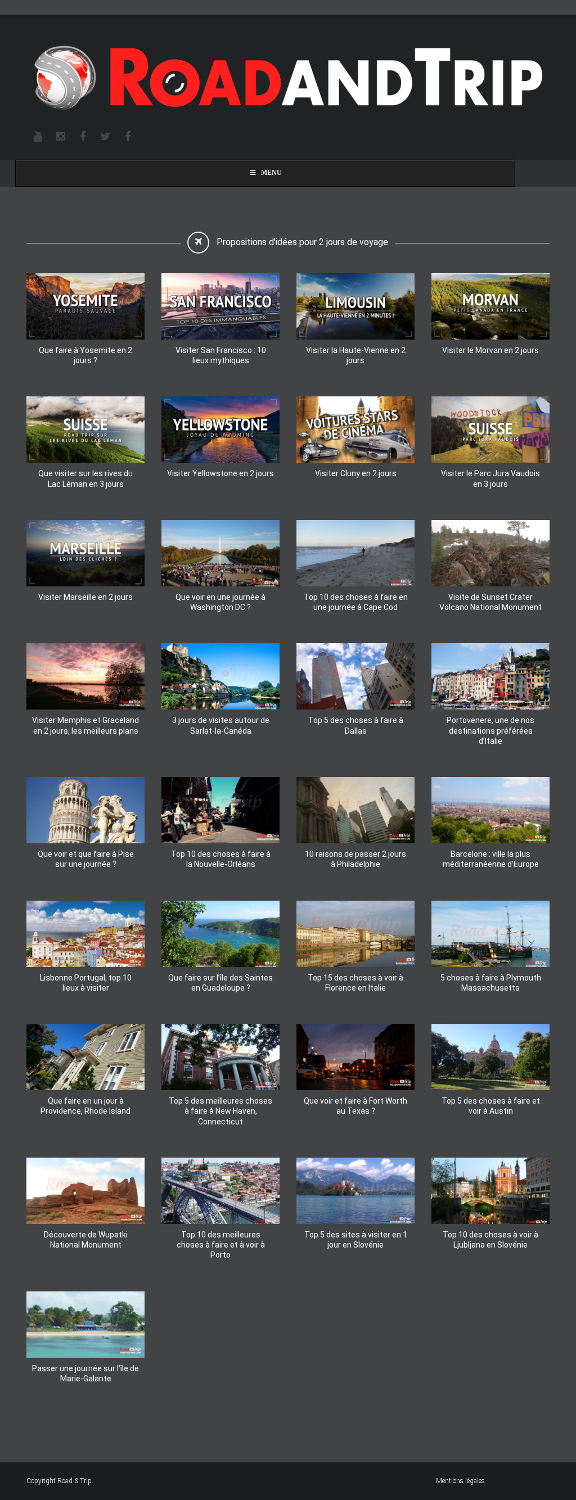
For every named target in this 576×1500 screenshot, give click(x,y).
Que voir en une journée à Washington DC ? (221, 602)
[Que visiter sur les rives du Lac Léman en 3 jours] (85, 429)
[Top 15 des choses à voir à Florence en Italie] (355, 934)
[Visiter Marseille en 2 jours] (85, 553)
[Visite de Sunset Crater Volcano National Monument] (490, 553)
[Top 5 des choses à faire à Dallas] (355, 676)
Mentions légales (460, 1481)
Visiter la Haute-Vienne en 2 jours (356, 355)
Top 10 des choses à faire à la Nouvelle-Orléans (221, 859)
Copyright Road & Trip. (59, 1481)
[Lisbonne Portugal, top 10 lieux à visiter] (85, 934)
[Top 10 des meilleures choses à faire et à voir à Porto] (220, 1191)
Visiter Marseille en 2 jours (85, 597)
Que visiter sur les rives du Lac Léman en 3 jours (85, 478)
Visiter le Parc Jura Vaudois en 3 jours (490, 478)
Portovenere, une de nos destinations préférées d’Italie (490, 730)
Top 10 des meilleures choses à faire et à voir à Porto (221, 1244)
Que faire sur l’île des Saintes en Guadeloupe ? (220, 982)
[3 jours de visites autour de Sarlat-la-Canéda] (220, 676)
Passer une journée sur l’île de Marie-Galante (85, 1373)
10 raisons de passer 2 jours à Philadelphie (355, 859)
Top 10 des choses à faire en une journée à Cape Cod (356, 602)
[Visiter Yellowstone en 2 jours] (220, 429)
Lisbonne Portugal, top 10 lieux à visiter (86, 982)
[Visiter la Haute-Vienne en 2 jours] (355, 306)
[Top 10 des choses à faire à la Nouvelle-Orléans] (220, 810)
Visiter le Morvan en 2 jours (490, 350)
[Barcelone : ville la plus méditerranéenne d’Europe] (490, 810)
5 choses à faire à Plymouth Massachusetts (490, 982)
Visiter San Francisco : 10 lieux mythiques (221, 355)
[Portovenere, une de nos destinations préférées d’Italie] (490, 676)
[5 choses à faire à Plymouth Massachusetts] (490, 934)
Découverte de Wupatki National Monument (86, 1239)
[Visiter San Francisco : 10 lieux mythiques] (220, 306)
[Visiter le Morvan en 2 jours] (490, 306)
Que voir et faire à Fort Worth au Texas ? (355, 1105)
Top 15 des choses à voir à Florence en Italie (355, 982)
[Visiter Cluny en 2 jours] (355, 429)
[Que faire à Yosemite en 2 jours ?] (85, 306)
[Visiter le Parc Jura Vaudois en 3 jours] (490, 429)
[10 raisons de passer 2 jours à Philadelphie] (355, 810)
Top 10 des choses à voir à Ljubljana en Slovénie (490, 1239)
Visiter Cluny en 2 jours (356, 473)
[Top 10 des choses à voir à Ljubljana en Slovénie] (490, 1191)
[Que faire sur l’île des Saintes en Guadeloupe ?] (220, 934)
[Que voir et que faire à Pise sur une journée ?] (85, 810)
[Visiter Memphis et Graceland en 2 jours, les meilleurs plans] (85, 676)
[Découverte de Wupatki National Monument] (85, 1191)
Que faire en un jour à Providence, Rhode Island (85, 1105)
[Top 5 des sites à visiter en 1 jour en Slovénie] (355, 1191)
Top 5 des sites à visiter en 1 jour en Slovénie (355, 1239)
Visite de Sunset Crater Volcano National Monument (490, 602)
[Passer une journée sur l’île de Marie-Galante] (85, 1324)
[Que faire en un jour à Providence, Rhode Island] (85, 1057)
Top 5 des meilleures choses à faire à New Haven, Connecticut (220, 1111)
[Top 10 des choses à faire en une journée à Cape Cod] (355, 553)
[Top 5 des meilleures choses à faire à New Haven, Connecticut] (220, 1057)
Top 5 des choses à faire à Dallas (355, 725)
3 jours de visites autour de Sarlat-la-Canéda (220, 725)
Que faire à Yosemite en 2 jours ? (85, 355)
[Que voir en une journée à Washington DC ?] (220, 553)
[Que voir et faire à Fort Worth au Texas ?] (355, 1057)
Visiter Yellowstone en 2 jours (220, 473)
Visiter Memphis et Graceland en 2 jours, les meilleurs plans (85, 725)
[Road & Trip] (288, 79)
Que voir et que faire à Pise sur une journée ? (86, 859)
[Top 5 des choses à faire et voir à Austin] (490, 1057)
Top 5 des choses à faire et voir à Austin (491, 1105)
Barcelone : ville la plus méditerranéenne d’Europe (491, 859)
